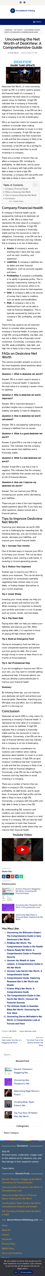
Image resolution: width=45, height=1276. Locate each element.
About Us (6, 1229)
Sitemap (6, 1257)
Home (4, 1225)
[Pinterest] (20, 2)
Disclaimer (7, 1239)
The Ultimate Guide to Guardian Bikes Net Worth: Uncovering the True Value (23, 1009)
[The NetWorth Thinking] (22, 10)
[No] (42, 1267)
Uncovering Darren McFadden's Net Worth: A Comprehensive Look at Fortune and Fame (24, 1020)
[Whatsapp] (21, 876)
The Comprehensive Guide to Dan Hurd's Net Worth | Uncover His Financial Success (23, 999)
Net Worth (12, 1031)
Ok (16, 1272)
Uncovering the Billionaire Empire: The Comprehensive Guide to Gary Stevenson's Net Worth (24, 936)
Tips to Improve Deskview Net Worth (21, 195)
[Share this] (4, 876)
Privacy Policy (8, 1243)
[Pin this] (12, 876)
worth (34, 1031)
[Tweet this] (8, 876)
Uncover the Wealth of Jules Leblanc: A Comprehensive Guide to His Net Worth (25, 964)
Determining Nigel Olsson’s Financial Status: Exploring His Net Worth (29, 917)
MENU (38, 22)
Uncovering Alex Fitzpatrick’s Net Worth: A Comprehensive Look (29, 906)
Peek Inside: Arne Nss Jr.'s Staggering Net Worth (12, 1040)
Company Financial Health (16, 188)
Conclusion (10, 198)
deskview (28, 1031)
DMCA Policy (8, 1248)
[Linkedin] (24, 2)
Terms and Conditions (12, 1252)
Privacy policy (26, 1272)
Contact (5, 1234)
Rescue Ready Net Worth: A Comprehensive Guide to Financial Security (24, 953)
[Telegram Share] (17, 876)
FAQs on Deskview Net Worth (18, 191)
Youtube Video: (18, 201)
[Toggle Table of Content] (34, 185)
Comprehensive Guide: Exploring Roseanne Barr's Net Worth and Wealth (23, 981)
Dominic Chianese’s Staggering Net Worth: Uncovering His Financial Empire (28, 891)
